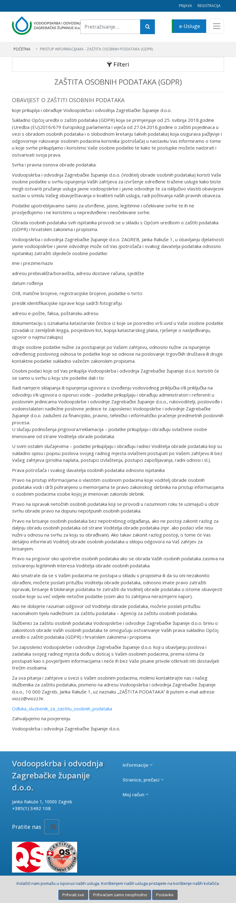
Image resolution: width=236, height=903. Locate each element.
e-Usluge (189, 26)
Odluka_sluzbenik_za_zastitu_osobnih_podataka (62, 708)
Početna (22, 49)
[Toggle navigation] (216, 26)
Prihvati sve (73, 894)
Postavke (165, 894)
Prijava (185, 5)
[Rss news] (51, 826)
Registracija (209, 5)
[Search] (147, 26)
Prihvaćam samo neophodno (120, 894)
